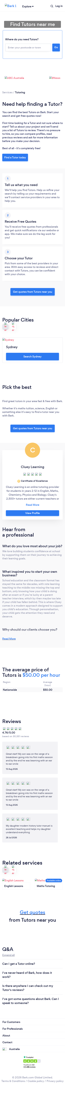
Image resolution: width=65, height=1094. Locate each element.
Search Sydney (32, 356)
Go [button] (56, 47)
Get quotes (32, 912)
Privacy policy (55, 1081)
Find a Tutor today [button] (15, 157)
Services (7, 92)
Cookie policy (36, 1081)
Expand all (8, 955)
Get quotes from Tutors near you (32, 428)
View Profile (32, 513)
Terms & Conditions (13, 1081)
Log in (59, 6)
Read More (9, 639)
